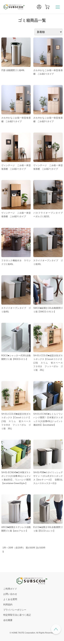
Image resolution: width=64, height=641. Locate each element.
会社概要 (7, 620)
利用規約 (7, 604)
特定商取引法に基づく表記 (17, 615)
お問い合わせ (10, 594)
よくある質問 (10, 599)
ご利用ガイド (10, 588)
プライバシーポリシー (14, 609)
